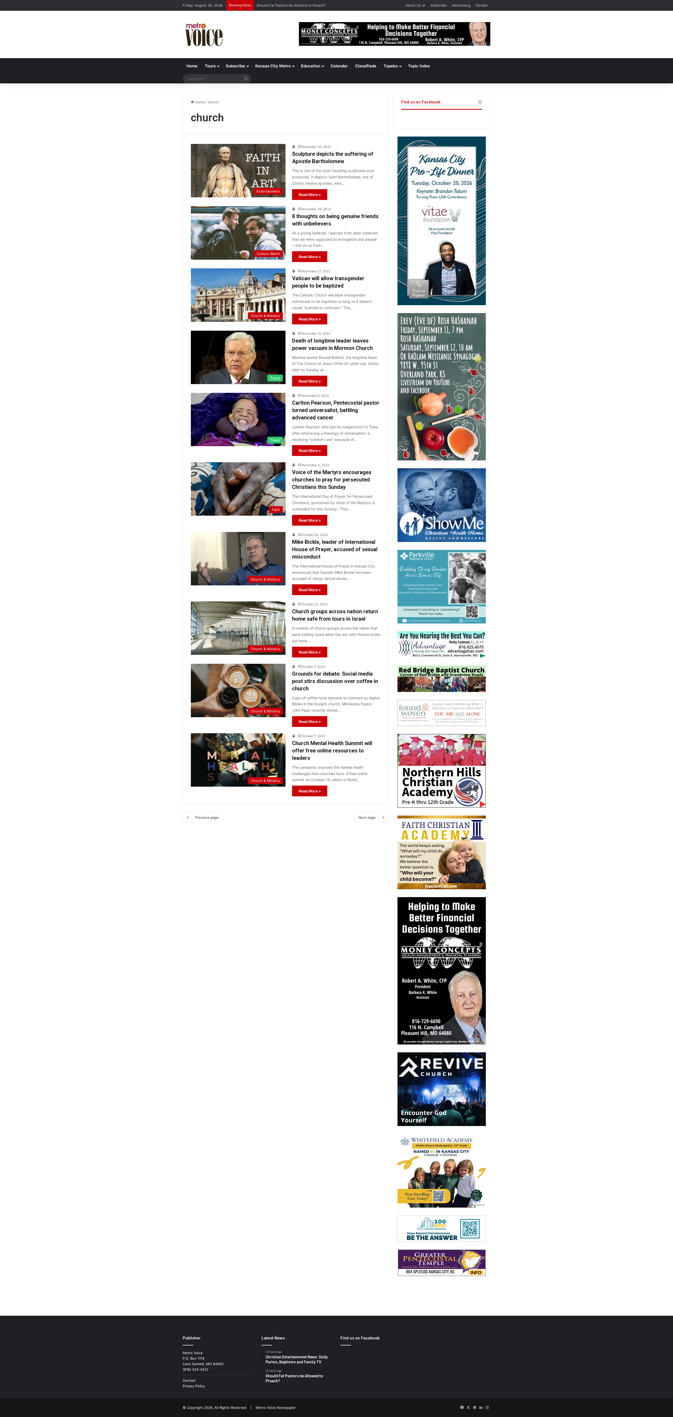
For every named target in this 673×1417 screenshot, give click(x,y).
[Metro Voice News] (203, 34)
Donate (482, 5)
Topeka (391, 65)
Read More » (310, 194)
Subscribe (438, 5)
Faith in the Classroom (275, 5)
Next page (367, 817)
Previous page (207, 817)
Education (310, 65)
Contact (189, 1380)
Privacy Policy (194, 1386)
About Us (413, 5)
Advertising (461, 5)
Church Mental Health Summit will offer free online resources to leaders (332, 750)
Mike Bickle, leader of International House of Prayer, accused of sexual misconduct (335, 549)
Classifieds (365, 65)
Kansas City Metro (273, 65)
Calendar (339, 65)
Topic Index (419, 65)
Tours (210, 65)
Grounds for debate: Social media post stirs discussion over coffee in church (335, 681)
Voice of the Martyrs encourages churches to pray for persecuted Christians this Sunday (331, 479)
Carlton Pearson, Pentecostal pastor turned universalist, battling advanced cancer (335, 410)
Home (191, 65)
